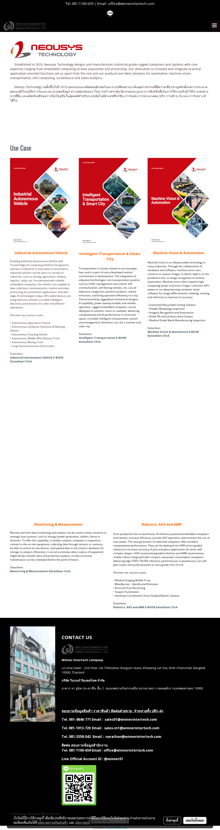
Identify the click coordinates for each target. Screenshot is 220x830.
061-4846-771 (80, 719)
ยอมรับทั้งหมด (195, 820)
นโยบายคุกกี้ (82, 822)
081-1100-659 (83, 3)
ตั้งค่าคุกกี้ (172, 820)
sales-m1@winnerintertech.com (131, 728)
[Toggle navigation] (214, 25)
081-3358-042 (80, 736)
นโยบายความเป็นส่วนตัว (53, 822)
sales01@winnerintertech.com (131, 719)
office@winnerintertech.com (131, 3)
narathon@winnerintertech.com (133, 736)
